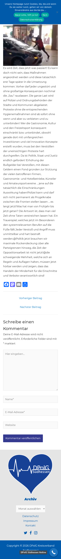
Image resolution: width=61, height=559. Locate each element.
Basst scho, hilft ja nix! (26, 15)
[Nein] (57, 12)
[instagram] (35, 533)
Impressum (30, 520)
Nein (45, 15)
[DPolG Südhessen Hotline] (53, 552)
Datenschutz (30, 516)
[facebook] (32, 533)
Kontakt (30, 525)
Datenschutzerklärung (31, 19)
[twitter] (27, 533)
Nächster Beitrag (30, 307)
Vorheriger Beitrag (30, 298)
